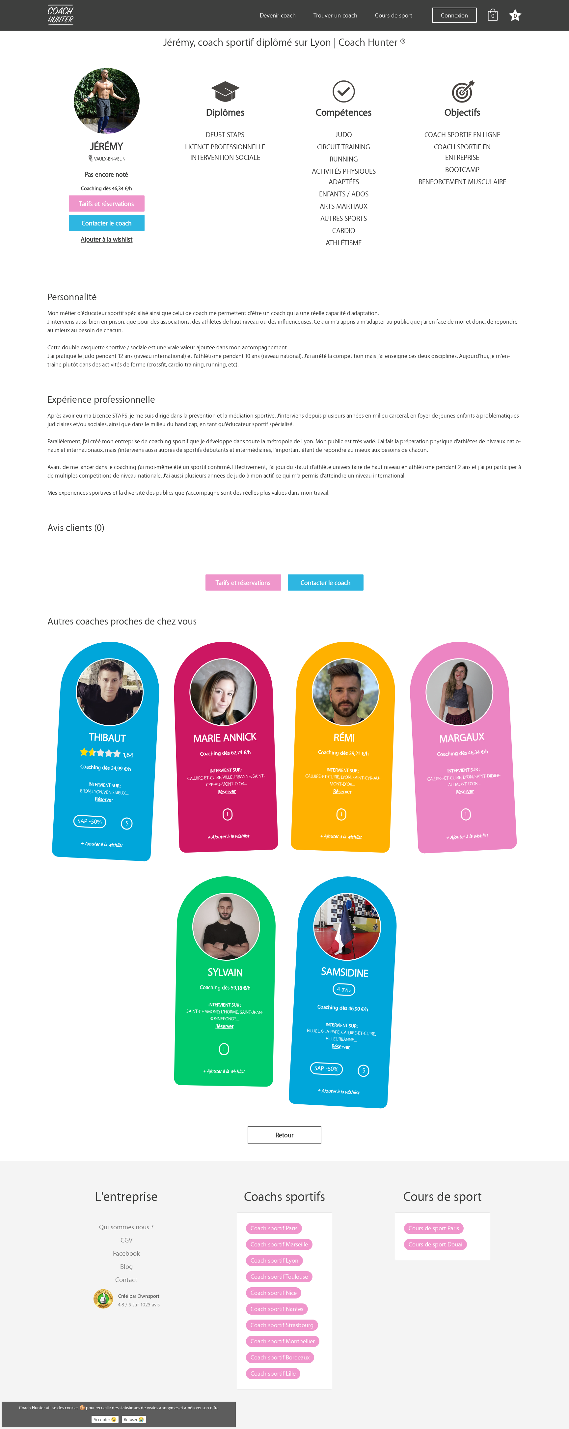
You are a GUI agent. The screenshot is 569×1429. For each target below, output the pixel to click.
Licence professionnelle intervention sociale (225, 151)
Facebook (126, 1253)
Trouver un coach (335, 15)
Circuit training (343, 146)
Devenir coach (278, 15)
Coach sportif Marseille (279, 1244)
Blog (126, 1266)
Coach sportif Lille (273, 1373)
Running (344, 159)
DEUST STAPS (225, 134)
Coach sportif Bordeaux (280, 1357)
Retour (284, 1135)
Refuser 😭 (134, 1419)
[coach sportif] (60, 16)
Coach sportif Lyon (274, 1260)
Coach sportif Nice (274, 1292)
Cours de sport (393, 15)
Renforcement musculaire (462, 181)
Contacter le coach (107, 223)
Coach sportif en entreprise (462, 151)
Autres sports (343, 218)
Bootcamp (462, 169)
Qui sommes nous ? (126, 1227)
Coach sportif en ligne (462, 134)
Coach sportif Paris (274, 1228)
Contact (126, 1279)
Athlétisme (344, 242)
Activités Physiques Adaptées (344, 176)
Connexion (454, 15)
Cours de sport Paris (434, 1228)
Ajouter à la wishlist (106, 239)
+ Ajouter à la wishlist (102, 844)
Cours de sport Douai (435, 1244)
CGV (126, 1240)
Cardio (343, 230)
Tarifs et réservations (106, 203)
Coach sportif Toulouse (279, 1276)
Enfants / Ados (343, 194)
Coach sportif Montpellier (283, 1341)
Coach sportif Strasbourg (282, 1324)
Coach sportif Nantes (277, 1308)
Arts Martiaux (343, 206)
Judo (343, 134)
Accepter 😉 (105, 1419)
